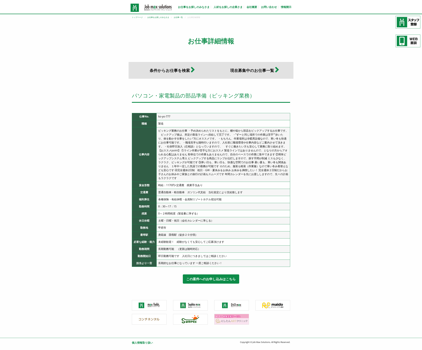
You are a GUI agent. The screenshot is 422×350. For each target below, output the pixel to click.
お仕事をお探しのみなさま (194, 7)
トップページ (137, 17)
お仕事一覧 (178, 17)
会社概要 (252, 7)
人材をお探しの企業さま (228, 7)
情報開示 (286, 7)
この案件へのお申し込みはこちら (211, 279)
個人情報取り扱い (142, 342)
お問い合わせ (269, 7)
